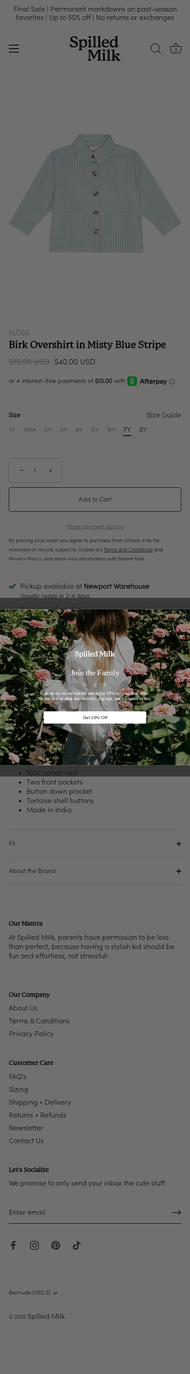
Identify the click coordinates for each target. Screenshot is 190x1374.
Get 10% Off (95, 717)
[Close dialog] (184, 615)
